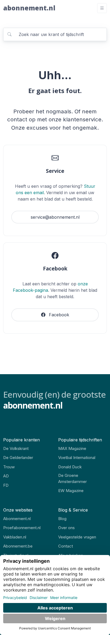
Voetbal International (76, 457)
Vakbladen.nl (14, 537)
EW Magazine (71, 490)
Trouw (9, 466)
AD (6, 475)
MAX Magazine (72, 448)
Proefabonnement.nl (22, 527)
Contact (65, 546)
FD (6, 485)
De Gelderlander (18, 457)
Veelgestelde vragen (77, 537)
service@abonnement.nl (55, 217)
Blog (62, 518)
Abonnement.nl (17, 518)
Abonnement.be (18, 546)
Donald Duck (70, 466)
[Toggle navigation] (102, 8)
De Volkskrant (16, 448)
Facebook (58, 314)
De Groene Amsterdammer (72, 478)
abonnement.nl (29, 7)
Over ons (66, 527)
